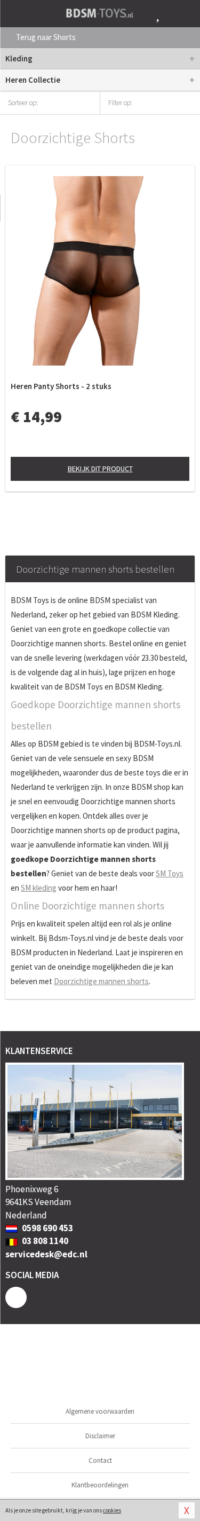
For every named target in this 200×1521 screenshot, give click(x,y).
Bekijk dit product (100, 468)
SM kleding (39, 888)
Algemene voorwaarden (100, 1411)
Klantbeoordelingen (100, 1485)
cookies (112, 1510)
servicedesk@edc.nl (46, 1254)
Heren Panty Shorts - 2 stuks (61, 386)
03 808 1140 (44, 1241)
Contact (100, 1460)
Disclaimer (100, 1435)
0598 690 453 (46, 1228)
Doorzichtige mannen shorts (101, 981)
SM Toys (169, 873)
